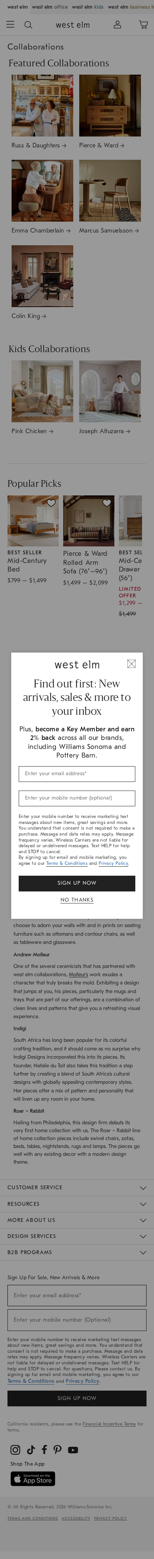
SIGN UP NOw (77, 883)
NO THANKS (77, 900)
